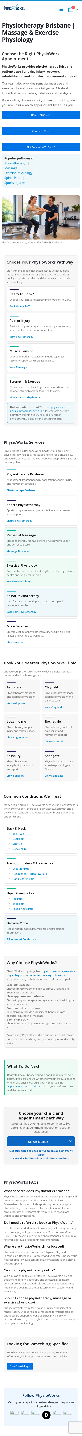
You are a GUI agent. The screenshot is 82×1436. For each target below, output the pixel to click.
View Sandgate (54, 775)
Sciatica (17, 844)
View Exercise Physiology (25, 397)
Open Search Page (20, 1366)
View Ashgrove (16, 703)
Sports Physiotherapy (19, 520)
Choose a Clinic (41, 131)
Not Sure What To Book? (41, 147)
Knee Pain (18, 903)
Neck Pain (18, 839)
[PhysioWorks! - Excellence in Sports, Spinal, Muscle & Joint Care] (14, 7)
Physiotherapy (14, 163)
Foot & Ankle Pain (23, 908)
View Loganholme (17, 737)
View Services (15, 642)
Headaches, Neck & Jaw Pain (29, 874)
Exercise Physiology (18, 173)
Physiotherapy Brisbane (21, 490)
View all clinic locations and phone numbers (41, 1158)
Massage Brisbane (18, 551)
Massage (10, 168)
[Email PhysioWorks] (68, 1415)
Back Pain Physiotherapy (21, 612)
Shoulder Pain (21, 869)
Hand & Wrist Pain (23, 879)
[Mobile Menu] (62, 9)
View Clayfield (53, 707)
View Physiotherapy (21, 336)
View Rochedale (54, 741)
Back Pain (18, 834)
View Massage (18, 367)
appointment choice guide (22, 1086)
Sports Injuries (15, 183)
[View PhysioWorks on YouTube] (35, 1415)
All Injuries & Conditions (21, 939)
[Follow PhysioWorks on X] (57, 1415)
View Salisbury (15, 775)
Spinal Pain (12, 178)
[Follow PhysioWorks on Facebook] (14, 1415)
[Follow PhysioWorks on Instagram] (25, 1415)
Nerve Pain (19, 849)
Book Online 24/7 (41, 115)
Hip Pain (17, 898)
